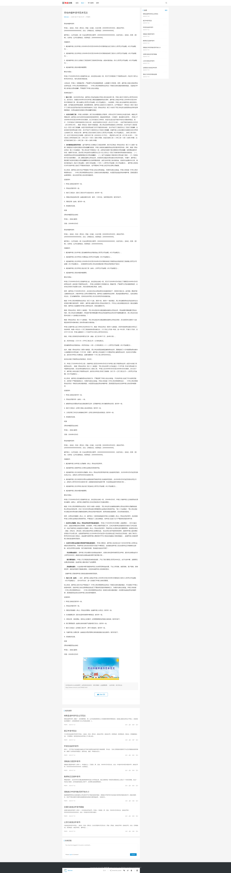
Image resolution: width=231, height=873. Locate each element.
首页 (77, 3)
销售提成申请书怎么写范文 (75, 716)
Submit (133, 854)
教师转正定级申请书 (72, 776)
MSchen (66, 17)
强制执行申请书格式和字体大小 (76, 792)
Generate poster (116, 870)
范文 (82, 3)
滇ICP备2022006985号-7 (133, 867)
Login (70, 854)
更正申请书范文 (70, 731)
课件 (97, 3)
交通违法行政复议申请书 (150, 67)
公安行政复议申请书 (72, 822)
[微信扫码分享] (124, 870)
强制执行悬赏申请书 (72, 761)
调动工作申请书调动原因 (150, 74)
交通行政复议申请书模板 (74, 807)
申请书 (88, 17)
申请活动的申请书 (71, 746)
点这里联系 (104, 685)
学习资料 (91, 3)
